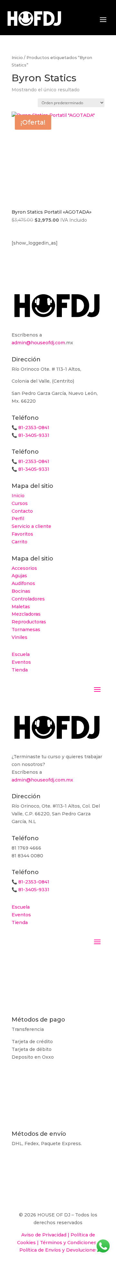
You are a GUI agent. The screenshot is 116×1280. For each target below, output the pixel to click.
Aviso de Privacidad (43, 1235)
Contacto (22, 511)
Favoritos (22, 534)
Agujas (19, 576)
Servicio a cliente (31, 526)
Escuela (21, 654)
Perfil (18, 518)
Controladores (28, 599)
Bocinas (21, 591)
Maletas (21, 607)
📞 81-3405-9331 (30, 435)
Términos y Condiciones (68, 1242)
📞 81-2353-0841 (30, 427)
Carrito (19, 542)
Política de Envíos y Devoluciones (58, 1250)
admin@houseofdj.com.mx (42, 780)
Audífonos (23, 583)
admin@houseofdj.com (38, 343)
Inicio (17, 57)
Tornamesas (26, 629)
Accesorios (24, 568)
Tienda (20, 670)
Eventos (21, 662)
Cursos (20, 503)
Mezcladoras (26, 614)
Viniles (19, 637)
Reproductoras (29, 622)
